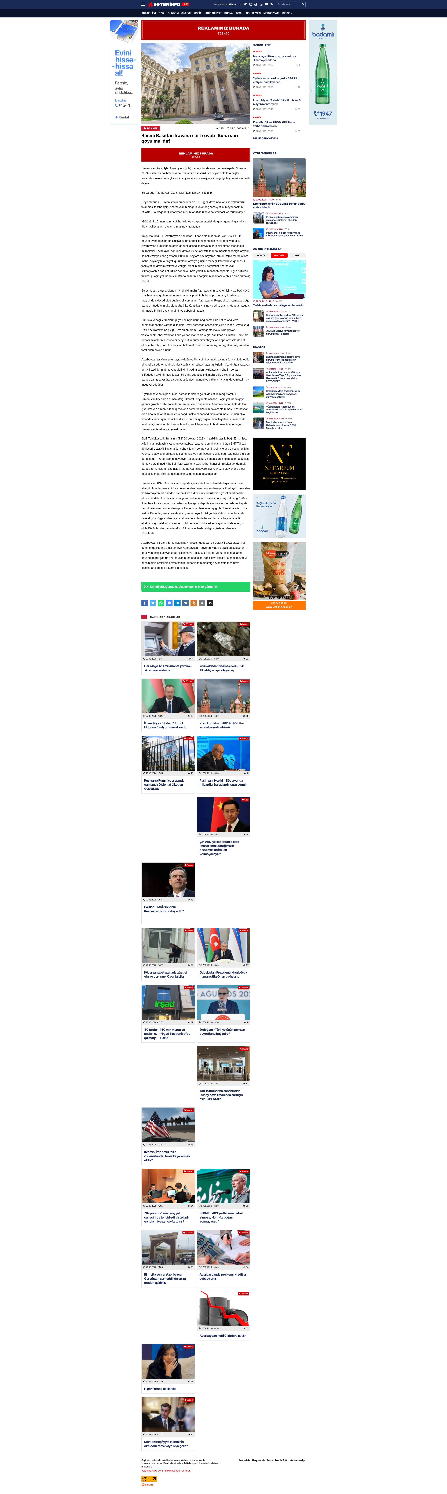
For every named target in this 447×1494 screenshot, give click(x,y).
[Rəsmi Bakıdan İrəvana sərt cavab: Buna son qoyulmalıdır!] (195, 83)
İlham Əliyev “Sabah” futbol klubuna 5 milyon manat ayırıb (165, 725)
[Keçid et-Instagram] (250, 4)
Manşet (189, 738)
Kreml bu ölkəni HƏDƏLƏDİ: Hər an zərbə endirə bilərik (222, 725)
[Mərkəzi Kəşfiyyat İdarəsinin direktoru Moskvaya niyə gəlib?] (168, 1417)
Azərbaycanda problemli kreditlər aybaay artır (223, 1276)
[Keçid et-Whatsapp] (261, 4)
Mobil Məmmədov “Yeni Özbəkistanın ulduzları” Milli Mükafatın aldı (281, 425)
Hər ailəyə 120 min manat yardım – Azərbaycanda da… (168, 668)
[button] (210, 603)
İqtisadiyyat (214, 13)
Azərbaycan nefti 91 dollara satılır (223, 1335)
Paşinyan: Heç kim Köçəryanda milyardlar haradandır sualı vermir (223, 782)
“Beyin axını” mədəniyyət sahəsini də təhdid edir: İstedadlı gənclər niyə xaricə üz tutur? (166, 1217)
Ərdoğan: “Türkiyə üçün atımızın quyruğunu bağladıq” (222, 1031)
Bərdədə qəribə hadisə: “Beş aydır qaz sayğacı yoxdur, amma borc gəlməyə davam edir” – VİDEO (285, 318)
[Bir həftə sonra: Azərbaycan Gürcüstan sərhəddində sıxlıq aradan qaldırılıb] (168, 1250)
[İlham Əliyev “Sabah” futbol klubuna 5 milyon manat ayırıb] (168, 699)
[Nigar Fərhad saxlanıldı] (168, 1364)
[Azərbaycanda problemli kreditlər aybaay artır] (223, 1250)
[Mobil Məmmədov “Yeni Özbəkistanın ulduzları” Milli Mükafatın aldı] (258, 423)
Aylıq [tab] (297, 255)
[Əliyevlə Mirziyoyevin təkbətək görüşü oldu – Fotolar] (258, 331)
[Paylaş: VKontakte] (185, 603)
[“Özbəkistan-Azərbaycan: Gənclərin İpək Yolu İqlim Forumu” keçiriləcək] (258, 407)
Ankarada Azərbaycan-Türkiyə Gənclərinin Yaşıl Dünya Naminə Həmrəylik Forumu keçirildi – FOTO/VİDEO (283, 376)
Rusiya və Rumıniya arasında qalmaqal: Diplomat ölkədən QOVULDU (164, 785)
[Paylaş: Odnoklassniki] (193, 603)
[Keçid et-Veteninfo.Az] (168, 4)
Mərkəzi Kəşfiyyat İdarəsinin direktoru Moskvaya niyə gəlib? (166, 1444)
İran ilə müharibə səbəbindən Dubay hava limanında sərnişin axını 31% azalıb (221, 1095)
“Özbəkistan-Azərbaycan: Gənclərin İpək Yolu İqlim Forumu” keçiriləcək (284, 409)
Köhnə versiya (298, 1460)
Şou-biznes (253, 13)
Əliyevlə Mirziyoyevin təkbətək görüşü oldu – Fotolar (283, 332)
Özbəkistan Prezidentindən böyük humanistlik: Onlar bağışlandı (223, 974)
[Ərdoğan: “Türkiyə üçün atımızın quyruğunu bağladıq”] (223, 1005)
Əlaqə (270, 1460)
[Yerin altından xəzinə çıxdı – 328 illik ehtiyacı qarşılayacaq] (223, 642)
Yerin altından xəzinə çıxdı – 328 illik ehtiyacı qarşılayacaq (222, 668)
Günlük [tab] (261, 255)
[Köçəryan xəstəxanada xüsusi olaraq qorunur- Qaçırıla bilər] (168, 948)
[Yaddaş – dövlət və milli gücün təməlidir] (279, 279)
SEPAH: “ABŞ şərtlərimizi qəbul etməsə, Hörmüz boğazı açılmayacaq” (221, 1217)
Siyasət (186, 13)
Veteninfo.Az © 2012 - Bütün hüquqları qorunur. (165, 1470)
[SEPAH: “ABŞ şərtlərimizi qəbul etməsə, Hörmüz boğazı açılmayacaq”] (223, 1189)
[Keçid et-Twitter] (245, 4)
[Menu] (144, 4)
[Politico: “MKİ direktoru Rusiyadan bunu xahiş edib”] (168, 883)
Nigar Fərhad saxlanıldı (160, 1389)
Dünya (228, 13)
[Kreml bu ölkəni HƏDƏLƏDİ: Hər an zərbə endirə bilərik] (223, 699)
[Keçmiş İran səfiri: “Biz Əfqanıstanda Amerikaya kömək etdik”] (168, 1127)
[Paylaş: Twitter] (153, 603)
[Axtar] (302, 4)
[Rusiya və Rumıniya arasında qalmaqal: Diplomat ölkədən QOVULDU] (168, 756)
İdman (239, 13)
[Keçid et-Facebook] (240, 4)
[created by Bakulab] (223, 1484)
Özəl (162, 13)
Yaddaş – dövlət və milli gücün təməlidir (278, 305)
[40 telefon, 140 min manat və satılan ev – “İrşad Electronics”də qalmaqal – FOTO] (168, 1005)
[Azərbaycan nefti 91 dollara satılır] (223, 1311)
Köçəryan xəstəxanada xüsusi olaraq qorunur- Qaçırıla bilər (165, 974)
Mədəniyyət (271, 13)
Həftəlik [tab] (279, 255)
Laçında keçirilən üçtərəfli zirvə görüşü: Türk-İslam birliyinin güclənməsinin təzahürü (283, 359)
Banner (152, 128)
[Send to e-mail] (202, 603)
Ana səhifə (148, 13)
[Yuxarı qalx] (437, 1484)
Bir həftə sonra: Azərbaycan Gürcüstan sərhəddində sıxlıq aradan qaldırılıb (165, 1278)
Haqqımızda (258, 1460)
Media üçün (281, 1460)
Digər (286, 13)
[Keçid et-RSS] (271, 4)
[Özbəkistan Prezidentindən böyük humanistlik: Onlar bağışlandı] (223, 948)
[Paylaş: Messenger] (169, 603)
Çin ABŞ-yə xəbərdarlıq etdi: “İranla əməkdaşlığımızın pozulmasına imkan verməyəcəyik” (219, 848)
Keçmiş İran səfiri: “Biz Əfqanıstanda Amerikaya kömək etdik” (167, 1156)
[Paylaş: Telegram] (177, 603)
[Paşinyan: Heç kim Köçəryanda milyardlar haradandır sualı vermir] (223, 756)
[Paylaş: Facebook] (144, 603)
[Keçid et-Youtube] (266, 4)
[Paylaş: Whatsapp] (161, 603)
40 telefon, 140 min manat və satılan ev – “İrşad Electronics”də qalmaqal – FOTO (167, 1034)
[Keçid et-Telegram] (255, 4)
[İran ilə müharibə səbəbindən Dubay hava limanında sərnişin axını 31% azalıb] (223, 1066)
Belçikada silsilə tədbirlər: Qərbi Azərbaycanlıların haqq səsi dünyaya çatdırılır (283, 393)
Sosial (198, 13)
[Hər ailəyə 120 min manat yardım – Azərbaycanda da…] (168, 642)
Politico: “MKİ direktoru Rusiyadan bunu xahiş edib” (164, 909)
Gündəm (173, 13)
